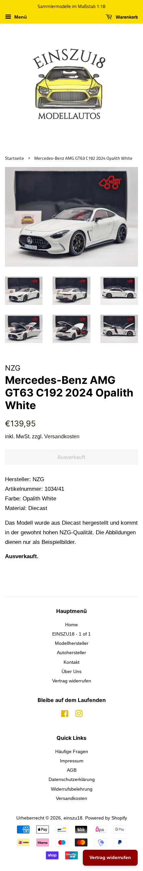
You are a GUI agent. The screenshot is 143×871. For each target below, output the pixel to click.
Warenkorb (126, 16)
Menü (20, 17)
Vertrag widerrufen (71, 680)
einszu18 (73, 818)
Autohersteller (71, 652)
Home (71, 624)
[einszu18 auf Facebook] (65, 715)
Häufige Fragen (71, 751)
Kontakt (71, 662)
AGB (71, 770)
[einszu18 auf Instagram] (78, 715)
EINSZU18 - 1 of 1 (71, 634)
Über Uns (71, 671)
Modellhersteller (71, 643)
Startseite (14, 158)
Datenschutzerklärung (72, 779)
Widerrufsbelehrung (71, 789)
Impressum (71, 760)
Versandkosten (61, 436)
